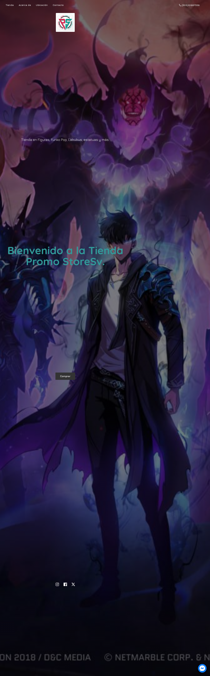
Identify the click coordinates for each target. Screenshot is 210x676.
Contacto (58, 5)
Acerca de (25, 5)
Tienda (10, 5)
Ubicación (42, 5)
